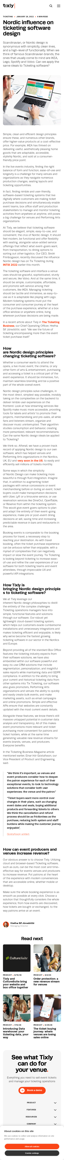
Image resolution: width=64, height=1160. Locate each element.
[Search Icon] (51, 6)
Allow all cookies (32, 1147)
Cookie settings (32, 1153)
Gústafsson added (18, 834)
